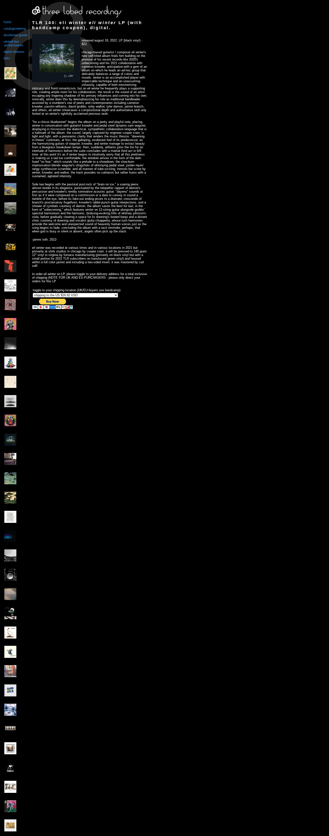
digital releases (14, 52)
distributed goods (15, 35)
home (7, 22)
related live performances (13, 43)
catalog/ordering (15, 28)
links (7, 58)
